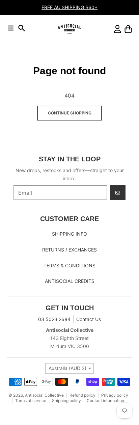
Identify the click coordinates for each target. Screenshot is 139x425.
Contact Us (88, 319)
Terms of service (30, 400)
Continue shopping (69, 112)
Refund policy (82, 395)
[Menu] (11, 28)
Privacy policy (114, 395)
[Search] (22, 28)
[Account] (117, 29)
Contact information (105, 400)
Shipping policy (66, 400)
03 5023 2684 (54, 319)
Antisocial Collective (44, 395)
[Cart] (128, 29)
